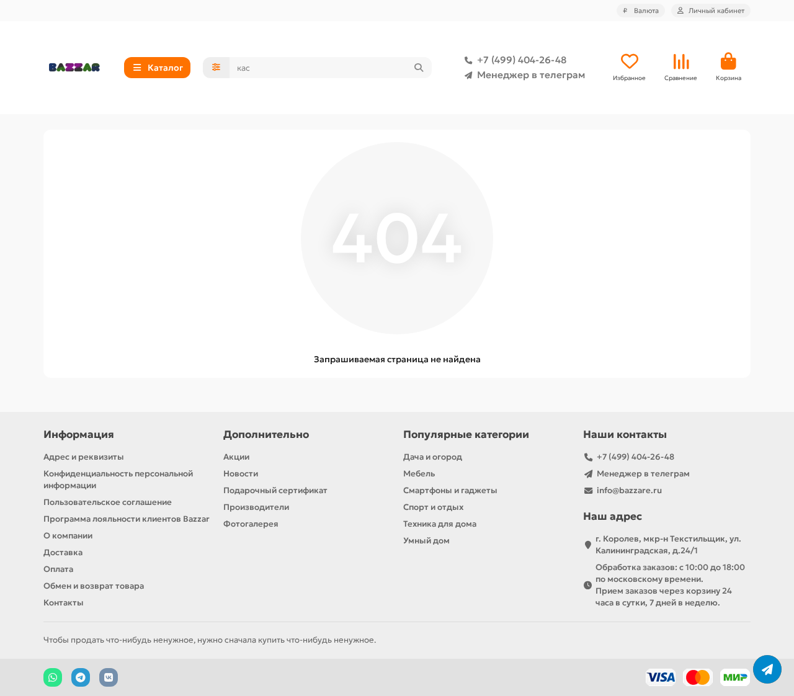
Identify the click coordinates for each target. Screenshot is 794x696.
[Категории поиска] (216, 67)
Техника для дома (439, 524)
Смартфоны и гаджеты (450, 490)
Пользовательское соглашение (107, 502)
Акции (236, 457)
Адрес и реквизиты (83, 457)
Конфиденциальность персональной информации (118, 479)
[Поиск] (418, 68)
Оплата (58, 569)
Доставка (63, 552)
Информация (78, 434)
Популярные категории (466, 434)
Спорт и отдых (433, 507)
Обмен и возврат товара (93, 586)
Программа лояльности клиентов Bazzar (126, 519)
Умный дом (426, 540)
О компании (67, 535)
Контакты (63, 602)
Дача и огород (432, 457)
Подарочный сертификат (275, 490)
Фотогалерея (251, 524)
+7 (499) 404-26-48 (521, 60)
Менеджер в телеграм (531, 75)
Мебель (419, 473)
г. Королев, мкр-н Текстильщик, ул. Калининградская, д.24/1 (668, 544)
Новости (240, 473)
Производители (256, 507)
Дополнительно (266, 434)
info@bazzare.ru (629, 490)
